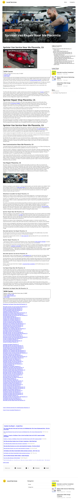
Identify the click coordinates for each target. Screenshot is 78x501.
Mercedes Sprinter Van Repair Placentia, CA (13, 372)
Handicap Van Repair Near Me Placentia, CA (13, 393)
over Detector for (27, 255)
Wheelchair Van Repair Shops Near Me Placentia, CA (15, 304)
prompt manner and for (35, 80)
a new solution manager (40, 241)
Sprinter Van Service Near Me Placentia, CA (13, 336)
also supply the (25, 235)
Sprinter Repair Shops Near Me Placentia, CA (13, 348)
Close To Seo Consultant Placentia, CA (11, 410)
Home (65, 2)
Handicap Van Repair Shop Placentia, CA (12, 349)
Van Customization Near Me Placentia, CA (12, 310)
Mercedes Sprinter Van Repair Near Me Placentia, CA (15, 356)
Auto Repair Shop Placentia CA (12, 30)
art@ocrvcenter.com (11, 295)
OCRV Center (7, 76)
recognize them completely (28, 264)
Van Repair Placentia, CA (8, 365)
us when (21, 214)
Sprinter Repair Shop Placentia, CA (11, 376)
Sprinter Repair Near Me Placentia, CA (11, 317)
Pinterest (37, 468)
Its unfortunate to (41, 128)
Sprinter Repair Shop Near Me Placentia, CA (13, 326)
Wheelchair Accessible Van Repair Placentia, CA (64, 56)
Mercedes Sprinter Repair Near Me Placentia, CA (14, 370)
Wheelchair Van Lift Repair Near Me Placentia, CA (14, 323)
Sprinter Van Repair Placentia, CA (10, 339)
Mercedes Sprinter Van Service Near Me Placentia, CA (15, 306)
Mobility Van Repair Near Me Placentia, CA (12, 309)
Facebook (19, 468)
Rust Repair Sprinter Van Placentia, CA (11, 331)
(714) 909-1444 (7, 74)
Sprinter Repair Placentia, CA (9, 316)
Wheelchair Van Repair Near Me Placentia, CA (13, 367)
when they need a (21, 187)
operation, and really (16, 246)
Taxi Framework (45, 206)
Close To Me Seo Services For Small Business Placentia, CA (16, 407)
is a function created (15, 103)
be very (42, 92)
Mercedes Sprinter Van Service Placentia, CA (13, 325)
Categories (72, 2)
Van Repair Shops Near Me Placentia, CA (12, 329)
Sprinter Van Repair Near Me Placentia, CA (12, 322)
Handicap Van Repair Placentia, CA (11, 311)
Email (47, 468)
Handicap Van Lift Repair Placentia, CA (11, 319)
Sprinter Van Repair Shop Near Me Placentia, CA (14, 387)
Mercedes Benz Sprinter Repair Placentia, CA (13, 314)
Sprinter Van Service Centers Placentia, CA (12, 308)
